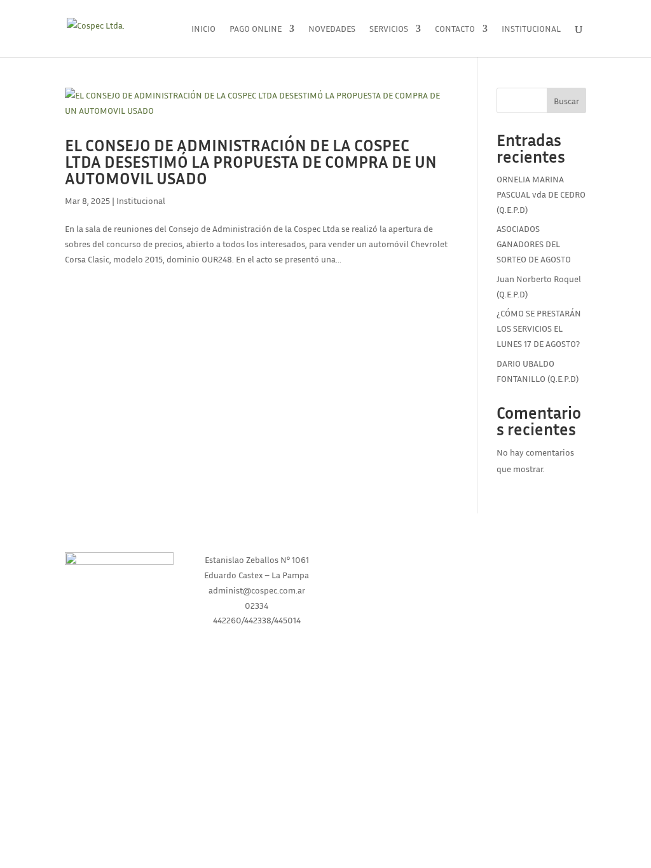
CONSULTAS (532, 583)
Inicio (203, 29)
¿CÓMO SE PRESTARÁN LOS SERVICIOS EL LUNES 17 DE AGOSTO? (539, 328)
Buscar (566, 100)
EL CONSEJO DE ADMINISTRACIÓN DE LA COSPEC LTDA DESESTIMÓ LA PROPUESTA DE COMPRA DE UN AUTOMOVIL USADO (251, 161)
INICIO (394, 559)
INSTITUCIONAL (394, 583)
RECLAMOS (531, 607)
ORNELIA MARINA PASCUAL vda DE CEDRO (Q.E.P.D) (541, 194)
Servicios (388, 29)
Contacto (455, 29)
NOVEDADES (531, 559)
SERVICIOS (394, 607)
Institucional (531, 29)
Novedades (331, 29)
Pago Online (256, 29)
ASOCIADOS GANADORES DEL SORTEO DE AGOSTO (534, 243)
